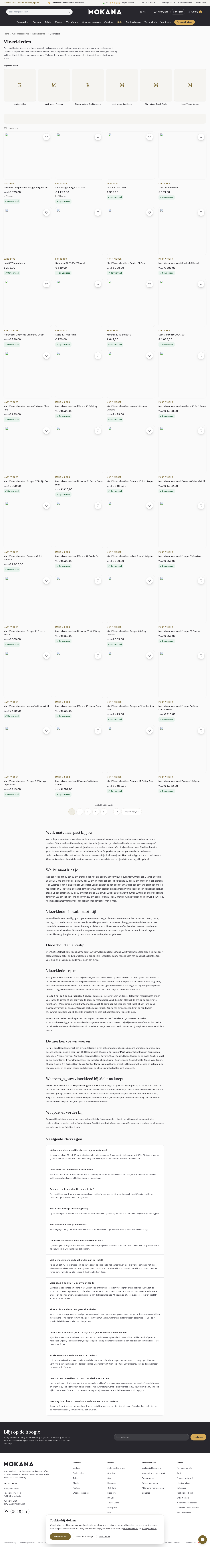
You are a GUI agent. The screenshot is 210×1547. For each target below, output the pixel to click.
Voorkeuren (104, 1536)
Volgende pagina (131, 811)
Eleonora (111, 1493)
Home (6, 33)
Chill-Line (111, 1488)
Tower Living (113, 1502)
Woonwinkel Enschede (187, 1502)
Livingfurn (112, 1507)
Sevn (109, 1478)
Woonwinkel (200, 2)
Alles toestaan (60, 1536)
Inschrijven (198, 1437)
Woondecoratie (39, 33)
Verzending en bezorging (153, 1473)
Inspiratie (165, 22)
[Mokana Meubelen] (105, 12)
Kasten (58, 22)
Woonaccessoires (91, 22)
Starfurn (111, 1473)
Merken (76, 1468)
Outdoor (109, 22)
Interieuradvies (183, 1483)
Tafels (48, 22)
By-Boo (111, 1498)
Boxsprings (150, 22)
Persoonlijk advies (184, 22)
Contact (146, 1493)
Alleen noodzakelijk (84, 1536)
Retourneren (148, 1478)
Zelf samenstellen (185, 1468)
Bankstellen (22, 22)
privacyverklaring (150, 1528)
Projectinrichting (185, 1478)
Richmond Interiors (116, 1468)
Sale (119, 22)
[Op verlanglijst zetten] (46, 136)
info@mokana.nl (11, 1488)
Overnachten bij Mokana (188, 1507)
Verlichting (72, 22)
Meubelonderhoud (185, 1493)
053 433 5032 (10, 1483)
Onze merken (183, 1498)
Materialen (181, 1488)
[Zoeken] (70, 12)
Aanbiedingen (133, 22)
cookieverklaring (131, 1528)
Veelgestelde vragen (151, 1468)
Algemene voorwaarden (153, 1488)
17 (116, 811)
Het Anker (112, 1483)
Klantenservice (185, 2)
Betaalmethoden (150, 1483)
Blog (179, 1473)
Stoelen (37, 22)
